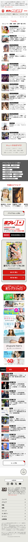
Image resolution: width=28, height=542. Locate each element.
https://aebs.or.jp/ (12, 494)
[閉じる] (26, 4)
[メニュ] (25, 11)
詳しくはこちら (9, 6)
